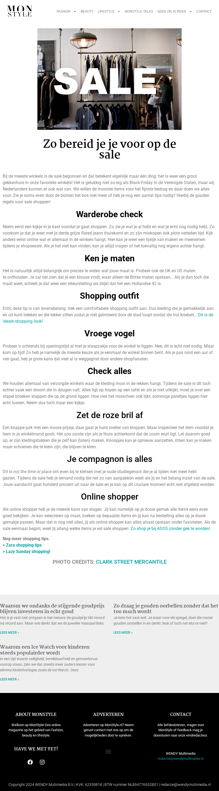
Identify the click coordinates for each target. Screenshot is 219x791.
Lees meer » (9, 632)
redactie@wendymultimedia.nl (181, 759)
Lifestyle (106, 11)
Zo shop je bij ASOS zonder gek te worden (170, 528)
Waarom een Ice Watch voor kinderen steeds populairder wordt (44, 650)
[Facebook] (30, 762)
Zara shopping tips (24, 545)
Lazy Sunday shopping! (28, 551)
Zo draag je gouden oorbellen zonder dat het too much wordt (166, 609)
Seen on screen (171, 11)
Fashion (64, 11)
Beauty (87, 11)
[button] (108, 751)
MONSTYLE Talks (139, 11)
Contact (204, 11)
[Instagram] (42, 762)
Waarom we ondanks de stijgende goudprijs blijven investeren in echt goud (52, 609)
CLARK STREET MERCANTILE (131, 562)
